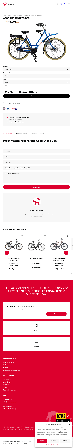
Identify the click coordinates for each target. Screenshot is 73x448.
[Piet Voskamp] (8, 4)
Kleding (5, 367)
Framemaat (6, 73)
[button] (69, 424)
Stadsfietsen (27, 15)
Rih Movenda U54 (36, 259)
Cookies (29, 441)
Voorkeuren (65, 441)
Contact (5, 387)
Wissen (5, 85)
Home (4, 15)
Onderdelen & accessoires (11, 370)
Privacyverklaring (56, 444)
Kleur (4, 79)
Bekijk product (13, 269)
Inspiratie (6, 385)
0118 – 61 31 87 (7, 399)
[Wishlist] (60, 4)
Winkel (9, 15)
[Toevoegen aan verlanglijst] (22, 236)
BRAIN (10, 444)
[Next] (66, 252)
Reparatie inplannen (9, 390)
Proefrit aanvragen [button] (36, 96)
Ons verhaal (7, 379)
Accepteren (42, 441)
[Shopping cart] (63, 4)
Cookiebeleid (49, 444)
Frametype (6, 66)
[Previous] (7, 252)
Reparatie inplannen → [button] (56, 314)
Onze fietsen (7, 382)
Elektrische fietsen (17, 15)
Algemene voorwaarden (9, 441)
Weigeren (53, 441)
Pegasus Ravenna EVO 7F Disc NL (59, 259)
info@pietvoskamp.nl (36, 216)
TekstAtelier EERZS (22, 444)
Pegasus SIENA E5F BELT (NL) (14, 259)
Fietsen (5, 365)
